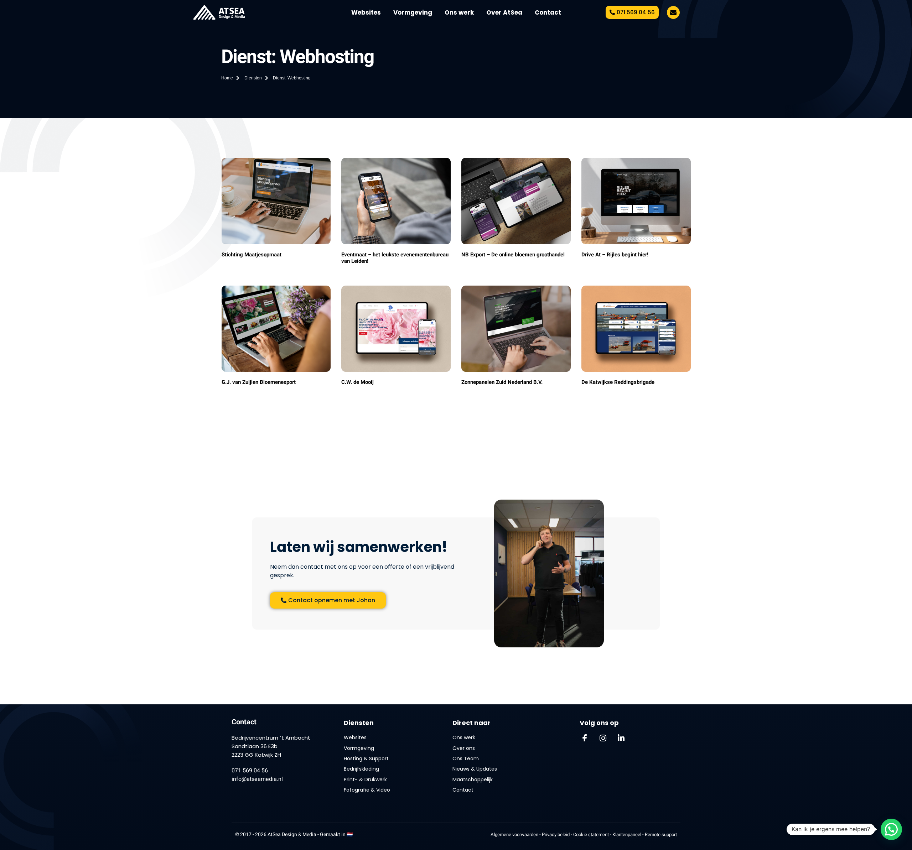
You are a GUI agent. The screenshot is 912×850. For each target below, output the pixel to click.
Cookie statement (591, 834)
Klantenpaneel (627, 834)
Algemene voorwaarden (514, 834)
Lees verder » (235, 262)
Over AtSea (504, 12)
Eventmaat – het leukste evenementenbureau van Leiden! (395, 258)
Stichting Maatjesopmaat (251, 255)
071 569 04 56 (250, 770)
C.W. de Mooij (357, 382)
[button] (891, 829)
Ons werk (459, 12)
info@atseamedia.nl (257, 779)
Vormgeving (412, 12)
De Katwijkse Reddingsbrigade (617, 382)
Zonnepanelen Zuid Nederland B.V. (502, 382)
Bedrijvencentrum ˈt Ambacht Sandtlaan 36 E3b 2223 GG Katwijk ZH (271, 746)
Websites (366, 12)
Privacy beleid (556, 834)
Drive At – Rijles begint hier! (614, 255)
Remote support (661, 834)
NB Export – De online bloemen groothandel (513, 255)
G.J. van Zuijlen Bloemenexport (259, 382)
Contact (548, 12)
